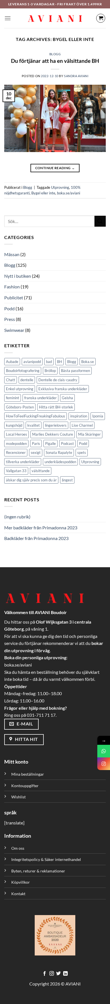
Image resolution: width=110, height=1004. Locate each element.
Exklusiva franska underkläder (62, 389)
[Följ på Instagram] (51, 973)
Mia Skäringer (89, 434)
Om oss (17, 848)
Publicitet (13, 297)
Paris (36, 443)
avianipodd (32, 361)
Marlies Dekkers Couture (52, 434)
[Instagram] (103, 763)
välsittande (41, 470)
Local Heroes (16, 434)
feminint (12, 398)
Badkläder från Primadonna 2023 (36, 538)
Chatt (10, 380)
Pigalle (50, 443)
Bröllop (50, 370)
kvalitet (33, 425)
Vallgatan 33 (16, 470)
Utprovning (60, 187)
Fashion (12, 286)
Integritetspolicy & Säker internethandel (46, 859)
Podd (9, 308)
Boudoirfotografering (22, 370)
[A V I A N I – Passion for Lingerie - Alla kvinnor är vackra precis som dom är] (55, 18)
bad (49, 361)
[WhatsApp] (103, 751)
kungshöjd (14, 425)
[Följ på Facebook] (44, 973)
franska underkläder (40, 398)
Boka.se (87, 361)
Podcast (67, 443)
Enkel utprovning (19, 389)
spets (81, 452)
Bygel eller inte (43, 193)
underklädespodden (60, 462)
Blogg (55, 54)
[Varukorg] (100, 18)
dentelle (26, 380)
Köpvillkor (20, 882)
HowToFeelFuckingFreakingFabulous (35, 416)
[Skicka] (100, 221)
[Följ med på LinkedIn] (65, 973)
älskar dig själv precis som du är (31, 480)
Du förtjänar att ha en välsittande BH (55, 61)
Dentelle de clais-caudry (57, 380)
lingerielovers (56, 425)
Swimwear (14, 330)
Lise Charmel (82, 425)
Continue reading (55, 168)
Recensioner (16, 452)
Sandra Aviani (76, 76)
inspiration (78, 416)
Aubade (12, 361)
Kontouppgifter (25, 785)
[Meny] (7, 18)
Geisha (67, 398)
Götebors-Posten (20, 407)
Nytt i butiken (17, 276)
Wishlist (18, 796)
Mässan (11, 254)
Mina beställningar (28, 774)
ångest (67, 480)
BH (59, 361)
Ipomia (97, 416)
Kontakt (18, 893)
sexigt (36, 452)
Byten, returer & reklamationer (38, 871)
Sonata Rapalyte (59, 452)
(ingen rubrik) (17, 516)
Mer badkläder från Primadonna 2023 (40, 527)
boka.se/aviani (68, 193)
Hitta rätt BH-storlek (56, 407)
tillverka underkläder (22, 462)
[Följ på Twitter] (58, 973)
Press (9, 319)
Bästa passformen (75, 370)
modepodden (16, 443)
